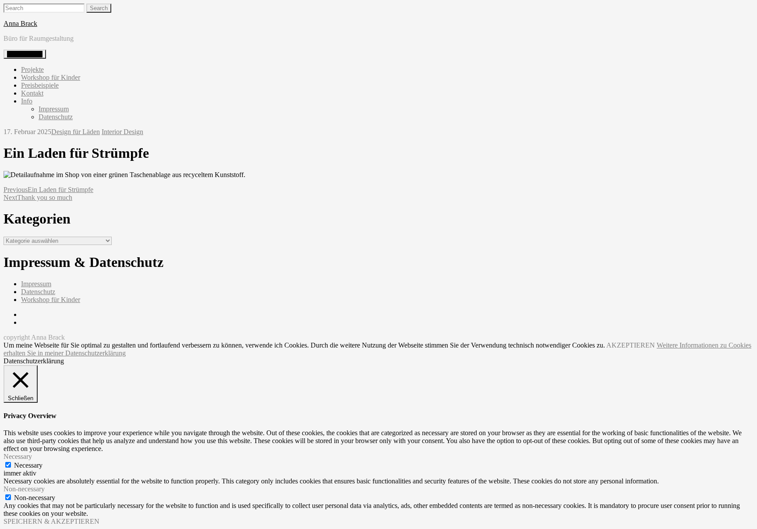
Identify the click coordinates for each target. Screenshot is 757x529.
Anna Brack (20, 23)
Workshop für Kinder (50, 77)
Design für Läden (75, 131)
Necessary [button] (18, 456)
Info (26, 101)
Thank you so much (38, 197)
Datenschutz (56, 117)
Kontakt (32, 93)
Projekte (32, 69)
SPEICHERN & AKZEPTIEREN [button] (51, 521)
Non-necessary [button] (24, 489)
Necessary (28, 465)
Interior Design (122, 131)
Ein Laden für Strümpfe (48, 189)
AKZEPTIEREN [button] (630, 345)
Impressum (54, 109)
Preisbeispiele (40, 85)
